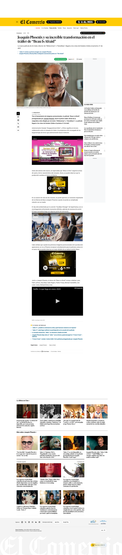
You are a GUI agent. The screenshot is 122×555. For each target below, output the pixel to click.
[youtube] (32, 520)
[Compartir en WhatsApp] (18, 116)
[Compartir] (18, 113)
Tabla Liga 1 (76, 28)
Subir (102, 528)
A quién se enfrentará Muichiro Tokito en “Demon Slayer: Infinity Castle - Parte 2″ (27, 506)
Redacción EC (37, 112)
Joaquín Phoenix (43, 345)
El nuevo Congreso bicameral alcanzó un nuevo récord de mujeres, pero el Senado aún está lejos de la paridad (93, 152)
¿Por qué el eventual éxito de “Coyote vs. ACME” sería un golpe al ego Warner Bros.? (73, 420)
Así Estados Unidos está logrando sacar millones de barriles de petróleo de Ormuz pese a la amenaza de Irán (93, 110)
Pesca (64, 28)
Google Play (65, 519)
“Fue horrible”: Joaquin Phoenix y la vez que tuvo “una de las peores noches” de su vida (27, 451)
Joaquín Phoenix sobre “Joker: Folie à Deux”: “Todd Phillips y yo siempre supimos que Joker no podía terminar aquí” (97, 452)
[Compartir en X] (18, 123)
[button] (57, 301)
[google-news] (39, 520)
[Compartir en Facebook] (18, 120)
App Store (57, 519)
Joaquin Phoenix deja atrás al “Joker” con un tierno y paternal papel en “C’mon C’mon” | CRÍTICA (57, 335)
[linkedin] (36, 520)
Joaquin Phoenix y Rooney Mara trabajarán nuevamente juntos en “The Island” (41, 53)
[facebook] (22, 520)
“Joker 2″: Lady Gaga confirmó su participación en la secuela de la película (53, 330)
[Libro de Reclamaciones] (103, 520)
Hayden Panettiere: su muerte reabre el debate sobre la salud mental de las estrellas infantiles (95, 420)
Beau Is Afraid (52, 345)
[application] (57, 301)
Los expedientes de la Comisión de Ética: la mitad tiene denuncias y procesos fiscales (93, 129)
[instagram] (29, 520)
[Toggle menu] (17, 21)
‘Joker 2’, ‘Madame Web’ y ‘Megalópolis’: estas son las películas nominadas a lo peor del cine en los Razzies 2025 (50, 452)
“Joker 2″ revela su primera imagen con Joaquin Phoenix (35, 52)
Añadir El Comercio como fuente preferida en (93, 33)
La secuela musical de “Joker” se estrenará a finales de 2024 (49, 332)
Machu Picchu (84, 28)
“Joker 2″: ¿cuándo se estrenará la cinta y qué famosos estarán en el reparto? (54, 327)
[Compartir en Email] (18, 127)
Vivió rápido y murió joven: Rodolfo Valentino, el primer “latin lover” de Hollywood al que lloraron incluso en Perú (50, 420)
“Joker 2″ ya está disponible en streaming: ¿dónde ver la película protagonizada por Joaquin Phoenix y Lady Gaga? (73, 452)
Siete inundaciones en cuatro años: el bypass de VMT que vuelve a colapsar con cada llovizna (93, 137)
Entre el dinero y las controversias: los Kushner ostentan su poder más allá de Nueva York (93, 144)
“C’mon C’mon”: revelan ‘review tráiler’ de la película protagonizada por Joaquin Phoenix (57, 339)
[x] (25, 520)
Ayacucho (69, 28)
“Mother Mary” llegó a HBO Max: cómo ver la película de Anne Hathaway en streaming (50, 479)
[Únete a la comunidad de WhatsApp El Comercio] (60, 59)
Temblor (60, 28)
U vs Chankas (44, 28)
